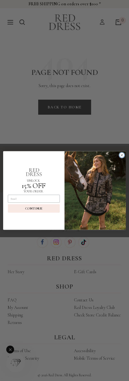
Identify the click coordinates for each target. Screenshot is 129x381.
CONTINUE (34, 208)
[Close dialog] (122, 155)
